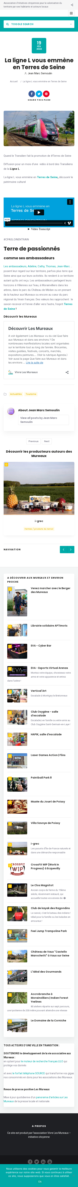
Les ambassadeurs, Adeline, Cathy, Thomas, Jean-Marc (37, 266)
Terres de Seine (47, 177)
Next (47, 441)
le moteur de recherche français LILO (42, 1061)
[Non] (73, 1175)
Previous (33, 441)
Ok (40, 1181)
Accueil (14, 81)
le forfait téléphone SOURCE (29, 1073)
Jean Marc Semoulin (40, 73)
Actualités (16, 394)
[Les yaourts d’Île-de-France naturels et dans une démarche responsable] (39, 488)
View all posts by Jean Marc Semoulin (38, 420)
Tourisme (31, 394)
